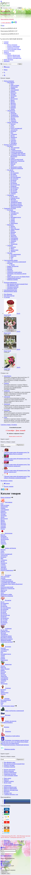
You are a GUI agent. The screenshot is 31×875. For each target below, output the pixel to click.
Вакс (12, 132)
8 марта (13, 158)
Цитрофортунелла (16, 217)
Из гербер (13, 174)
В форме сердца (15, 198)
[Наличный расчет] (6, 828)
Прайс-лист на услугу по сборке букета (18, 276)
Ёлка (12, 257)
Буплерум (13, 131)
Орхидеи (13, 119)
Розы (12, 84)
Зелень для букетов (12, 122)
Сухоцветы (14, 134)
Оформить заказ (5, 873)
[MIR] (6, 814)
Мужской (13, 199)
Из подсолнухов (15, 184)
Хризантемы (14, 87)
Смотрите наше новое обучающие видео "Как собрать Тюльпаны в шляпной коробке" (17, 477)
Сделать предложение (17, 152)
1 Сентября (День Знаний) (18, 153)
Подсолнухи (14, 98)
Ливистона (14, 236)
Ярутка (13, 135)
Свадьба (13, 149)
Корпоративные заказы (10, 291)
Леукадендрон (15, 116)
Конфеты (9, 267)
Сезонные (10, 245)
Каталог (6, 43)
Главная (6, 41)
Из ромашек (14, 192)
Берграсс (13, 124)
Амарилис (13, 121)
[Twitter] (3, 489)
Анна (5, 417)
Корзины (9, 269)
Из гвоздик (14, 190)
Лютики (13, 118)
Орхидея (13, 211)
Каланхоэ (13, 247)
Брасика (13, 112)
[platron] (6, 833)
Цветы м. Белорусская (13, 55)
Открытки (10, 270)
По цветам (10, 170)
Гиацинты (13, 256)
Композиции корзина (17, 205)
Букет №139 (7, 315)
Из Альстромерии (16, 177)
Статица (13, 138)
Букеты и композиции (13, 46)
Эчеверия (13, 241)
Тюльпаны (14, 95)
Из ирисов (13, 180)
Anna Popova (7, 376)
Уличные (9, 253)
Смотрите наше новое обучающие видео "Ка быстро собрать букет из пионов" (16, 453)
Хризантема (14, 244)
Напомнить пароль (6, 855)
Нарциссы (13, 92)
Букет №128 (7, 351)
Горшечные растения (13, 47)
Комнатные (10, 224)
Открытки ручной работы (14, 272)
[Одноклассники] (5, 489)
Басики (13, 264)
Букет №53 (7, 369)
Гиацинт (13, 91)
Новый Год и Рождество (17, 161)
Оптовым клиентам (12, 287)
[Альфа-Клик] (6, 823)
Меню (5, 69)
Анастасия (7, 396)
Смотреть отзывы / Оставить (9, 424)
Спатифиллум (15, 213)
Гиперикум (14, 137)
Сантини (13, 106)
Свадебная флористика (10, 290)
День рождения (15, 147)
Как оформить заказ (12, 285)
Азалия (13, 218)
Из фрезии (13, 186)
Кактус (13, 242)
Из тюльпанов (15, 173)
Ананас (13, 220)
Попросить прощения (17, 168)
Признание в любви (16, 167)
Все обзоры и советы (6, 480)
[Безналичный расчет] (6, 831)
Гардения (13, 235)
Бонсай (13, 233)
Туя (12, 258)
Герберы (13, 88)
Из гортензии (14, 178)
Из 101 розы (14, 196)
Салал (12, 125)
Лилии (12, 97)
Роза (12, 216)
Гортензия (13, 113)
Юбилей (13, 164)
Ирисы (12, 100)
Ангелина (7, 410)
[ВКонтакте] (1, 489)
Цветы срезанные (12, 44)
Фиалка (13, 226)
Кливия (13, 221)
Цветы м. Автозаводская (14, 58)
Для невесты (14, 201)
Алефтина (7, 390)
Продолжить (4, 871)
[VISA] (6, 810)
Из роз (12, 171)
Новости (6, 52)
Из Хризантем (15, 187)
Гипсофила (14, 143)
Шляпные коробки (16, 207)
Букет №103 (7, 333)
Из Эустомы (14, 189)
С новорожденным (16, 150)
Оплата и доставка (9, 50)
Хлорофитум (14, 239)
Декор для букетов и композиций (16, 261)
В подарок (10, 210)
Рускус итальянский (16, 128)
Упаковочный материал (14, 278)
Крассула (13, 227)
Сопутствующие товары (14, 49)
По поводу (10, 146)
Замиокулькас (14, 250)
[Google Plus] (7, 489)
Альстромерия (15, 90)
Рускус (12, 127)
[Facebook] (4, 801)
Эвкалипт (13, 141)
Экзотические (11, 110)
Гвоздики (13, 104)
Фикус (12, 248)
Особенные (10, 195)
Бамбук (13, 230)
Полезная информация (10, 282)
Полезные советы (12, 288)
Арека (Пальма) (15, 229)
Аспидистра (14, 130)
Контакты (7, 61)
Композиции (14, 223)
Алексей (6, 383)
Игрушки (10, 263)
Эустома (13, 94)
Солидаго (13, 140)
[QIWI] (6, 820)
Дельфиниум (14, 115)
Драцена (13, 251)
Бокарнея (13, 232)
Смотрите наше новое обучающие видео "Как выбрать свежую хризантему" (17, 465)
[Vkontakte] (4, 800)
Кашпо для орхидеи (12, 266)
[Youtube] (4, 803)
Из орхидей (14, 175)
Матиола (13, 103)
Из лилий (13, 181)
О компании (7, 53)
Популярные (10, 82)
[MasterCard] (6, 812)
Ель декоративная (16, 254)
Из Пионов (14, 183)
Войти (2, 854)
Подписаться (20, 444)
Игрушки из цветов (16, 204)
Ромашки (13, 107)
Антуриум (13, 214)
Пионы (13, 109)
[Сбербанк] (6, 825)
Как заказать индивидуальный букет (17, 284)
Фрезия (13, 101)
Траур (12, 165)
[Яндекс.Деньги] (6, 817)
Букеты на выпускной (17, 159)
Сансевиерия (14, 238)
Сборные (13, 193)
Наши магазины (8, 59)
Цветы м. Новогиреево (13, 56)
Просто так (14, 162)
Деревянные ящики (16, 202)
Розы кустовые (15, 85)
